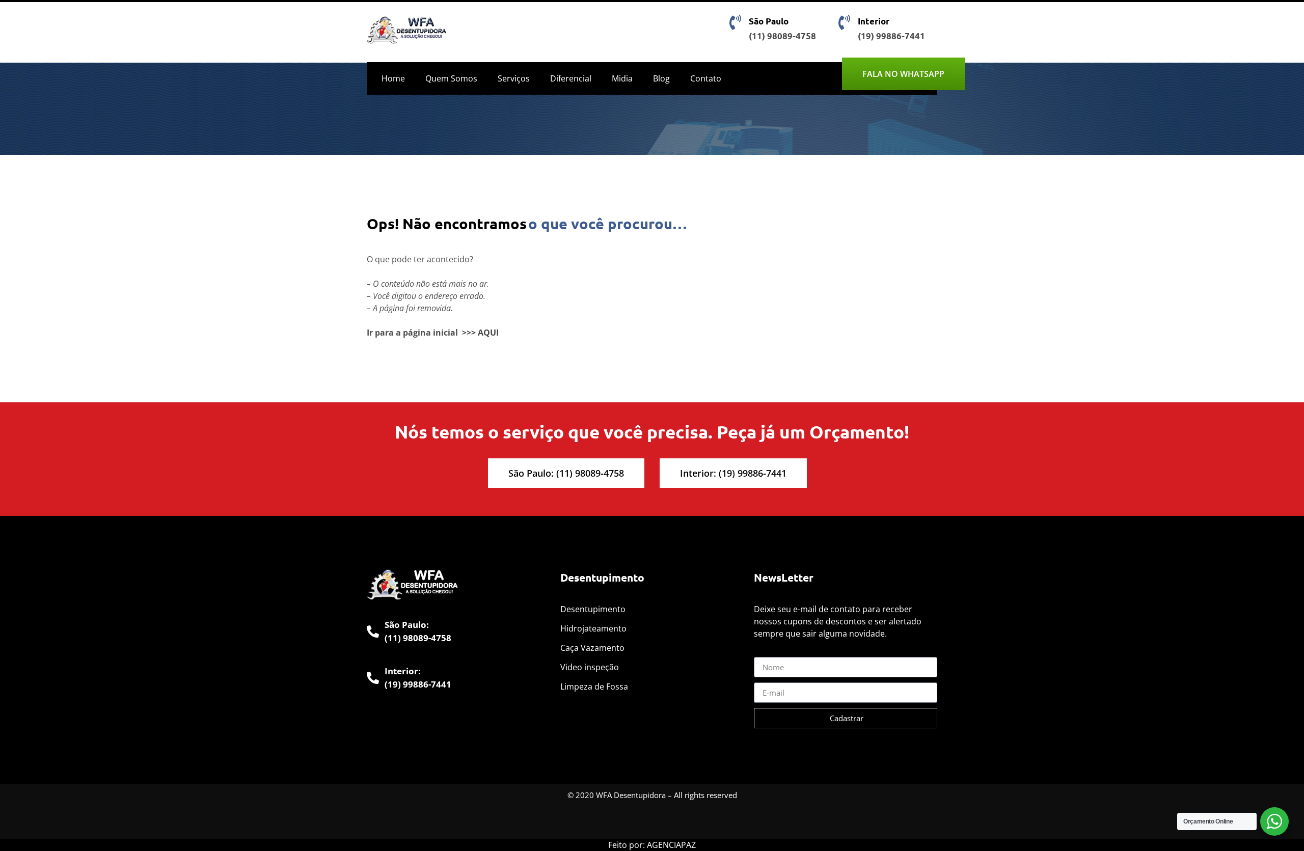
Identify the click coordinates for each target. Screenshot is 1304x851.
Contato (705, 78)
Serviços (514, 78)
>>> (469, 332)
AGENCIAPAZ (671, 844)
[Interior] (844, 22)
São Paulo (769, 21)
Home (393, 78)
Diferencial (570, 78)
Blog (661, 78)
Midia (622, 78)
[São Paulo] (735, 22)
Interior (873, 21)
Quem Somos (451, 78)
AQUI (488, 332)
